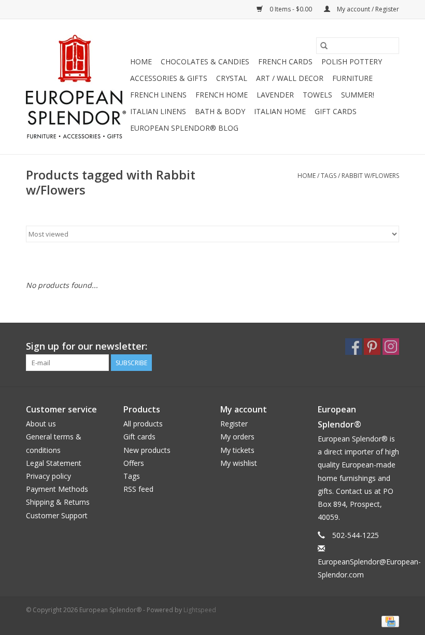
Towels (317, 95)
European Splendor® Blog (184, 128)
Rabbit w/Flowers (370, 175)
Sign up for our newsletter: (86, 346)
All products (143, 424)
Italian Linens (158, 111)
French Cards (285, 61)
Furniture (352, 78)
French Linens (158, 95)
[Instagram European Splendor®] (390, 346)
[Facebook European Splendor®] (353, 346)
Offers (133, 463)
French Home (221, 95)
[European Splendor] (76, 87)
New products (147, 450)
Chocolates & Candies (205, 61)
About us (41, 424)
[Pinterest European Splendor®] (372, 346)
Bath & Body (220, 111)
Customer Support (57, 515)
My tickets (237, 450)
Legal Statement (53, 463)
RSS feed (138, 489)
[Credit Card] (388, 620)
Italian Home (280, 111)
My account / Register (367, 9)
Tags (328, 175)
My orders (237, 436)
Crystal (231, 78)
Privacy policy (48, 476)
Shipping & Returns (58, 502)
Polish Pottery (351, 61)
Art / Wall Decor (289, 78)
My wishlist (238, 463)
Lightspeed (199, 609)
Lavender (275, 95)
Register (234, 424)
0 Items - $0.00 (291, 9)
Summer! (357, 95)
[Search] (324, 45)
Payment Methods (57, 489)
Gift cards (336, 111)
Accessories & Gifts (168, 78)
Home (141, 61)
